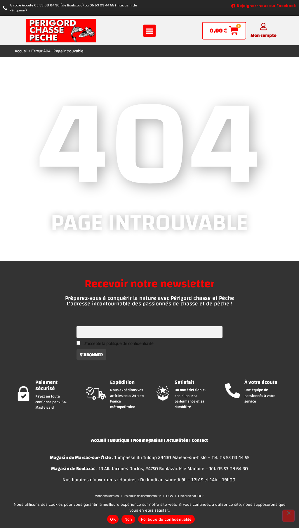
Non (128, 519)
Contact (200, 440)
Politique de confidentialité (166, 519)
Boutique (119, 440)
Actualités (177, 440)
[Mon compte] (263, 26)
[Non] (288, 516)
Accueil (21, 51)
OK (113, 519)
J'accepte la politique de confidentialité (119, 343)
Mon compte (264, 35)
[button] (149, 31)
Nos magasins (148, 440)
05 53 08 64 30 (232, 468)
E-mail (82, 323)
